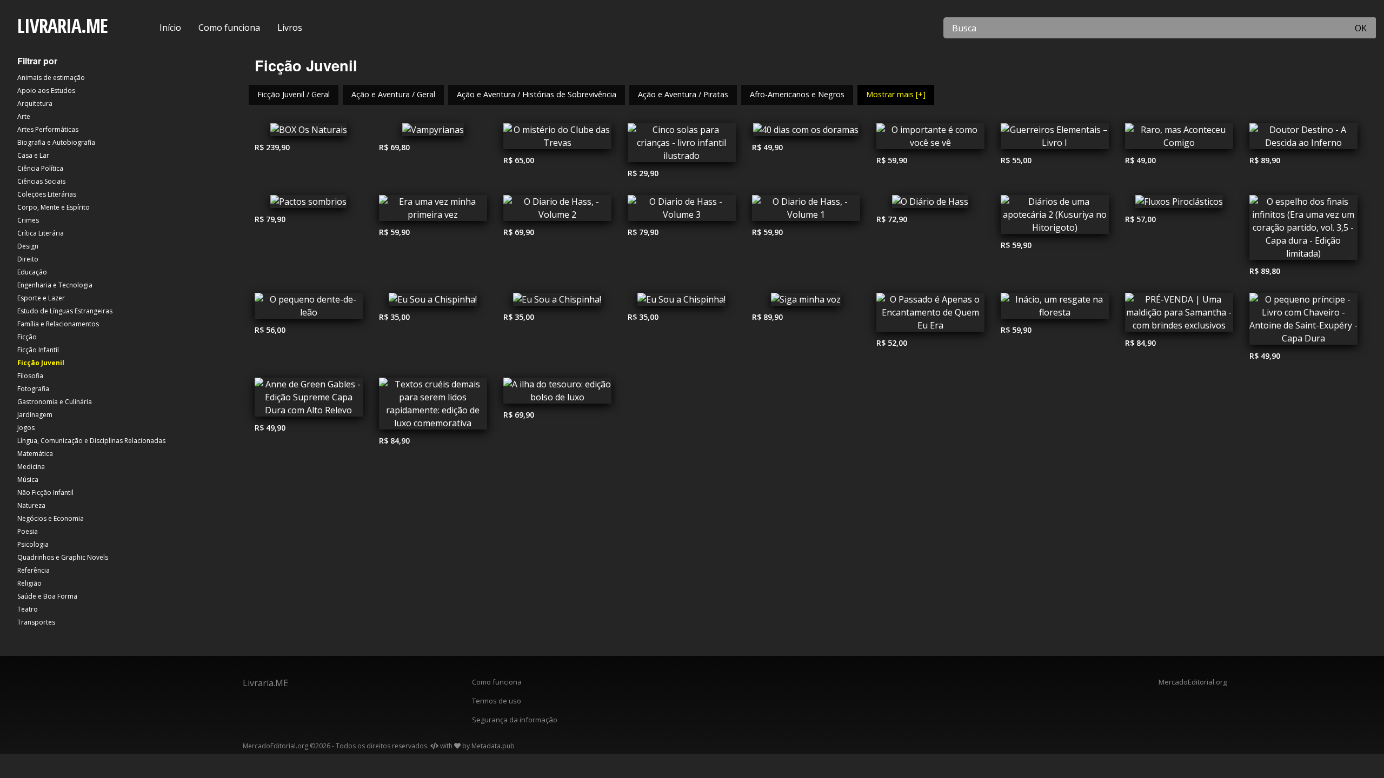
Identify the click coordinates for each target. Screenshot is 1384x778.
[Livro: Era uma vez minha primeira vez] (433, 210)
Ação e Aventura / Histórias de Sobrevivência (536, 94)
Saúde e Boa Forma (47, 596)
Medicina (31, 466)
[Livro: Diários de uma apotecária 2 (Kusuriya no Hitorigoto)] (1055, 217)
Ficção (27, 336)
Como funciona (229, 27)
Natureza (31, 505)
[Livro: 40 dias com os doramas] (806, 132)
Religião (29, 583)
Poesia (27, 531)
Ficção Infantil (38, 349)
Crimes (28, 220)
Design (27, 246)
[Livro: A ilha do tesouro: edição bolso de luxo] (557, 393)
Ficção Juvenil (40, 362)
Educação (32, 272)
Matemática (35, 453)
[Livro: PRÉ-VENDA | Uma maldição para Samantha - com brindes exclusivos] (1179, 315)
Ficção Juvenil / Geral (293, 94)
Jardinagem (34, 414)
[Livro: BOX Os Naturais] (309, 132)
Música (27, 479)
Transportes (36, 622)
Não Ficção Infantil (45, 492)
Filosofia (30, 375)
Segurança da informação (514, 720)
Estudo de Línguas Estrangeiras (64, 311)
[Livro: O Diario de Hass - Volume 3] (682, 210)
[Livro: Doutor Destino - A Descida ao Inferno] (1303, 139)
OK (1361, 28)
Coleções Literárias (46, 194)
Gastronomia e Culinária (54, 401)
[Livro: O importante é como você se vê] (930, 139)
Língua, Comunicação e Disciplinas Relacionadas (91, 440)
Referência (33, 570)
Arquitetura (34, 103)
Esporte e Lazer (41, 298)
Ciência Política (40, 168)
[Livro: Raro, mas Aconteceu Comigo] (1179, 139)
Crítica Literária (40, 233)
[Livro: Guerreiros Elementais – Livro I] (1055, 139)
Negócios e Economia (50, 518)
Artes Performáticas (47, 129)
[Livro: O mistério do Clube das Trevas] (557, 139)
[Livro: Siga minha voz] (806, 302)
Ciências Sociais (41, 181)
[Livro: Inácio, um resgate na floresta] (1055, 308)
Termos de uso (496, 701)
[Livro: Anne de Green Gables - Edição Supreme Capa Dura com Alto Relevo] (309, 400)
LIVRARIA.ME (62, 25)
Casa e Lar (33, 155)
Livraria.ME (265, 683)
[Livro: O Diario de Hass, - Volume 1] (806, 210)
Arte (23, 116)
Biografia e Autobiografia (56, 142)
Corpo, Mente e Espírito (53, 207)
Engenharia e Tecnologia (54, 285)
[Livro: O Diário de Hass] (930, 204)
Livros (289, 27)
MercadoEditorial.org (1193, 682)
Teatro (27, 609)
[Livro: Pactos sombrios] (309, 204)
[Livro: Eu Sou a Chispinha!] (433, 302)
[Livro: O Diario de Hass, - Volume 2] (557, 210)
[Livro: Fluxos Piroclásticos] (1179, 204)
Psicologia (33, 544)
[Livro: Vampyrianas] (433, 132)
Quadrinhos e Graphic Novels (62, 557)
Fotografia (33, 388)
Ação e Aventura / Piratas (683, 94)
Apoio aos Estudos (46, 90)
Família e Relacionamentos (58, 323)
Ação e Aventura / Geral (393, 94)
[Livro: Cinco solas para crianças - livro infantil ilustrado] (682, 145)
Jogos (26, 427)
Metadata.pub (493, 745)
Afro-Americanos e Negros (797, 94)
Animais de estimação (51, 77)
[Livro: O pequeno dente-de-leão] (309, 308)
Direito (27, 259)
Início (170, 27)
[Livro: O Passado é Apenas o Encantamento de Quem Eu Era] (930, 315)
